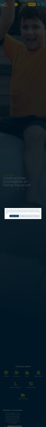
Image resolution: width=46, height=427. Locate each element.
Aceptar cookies (14, 215)
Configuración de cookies (26, 215)
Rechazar (36, 215)
